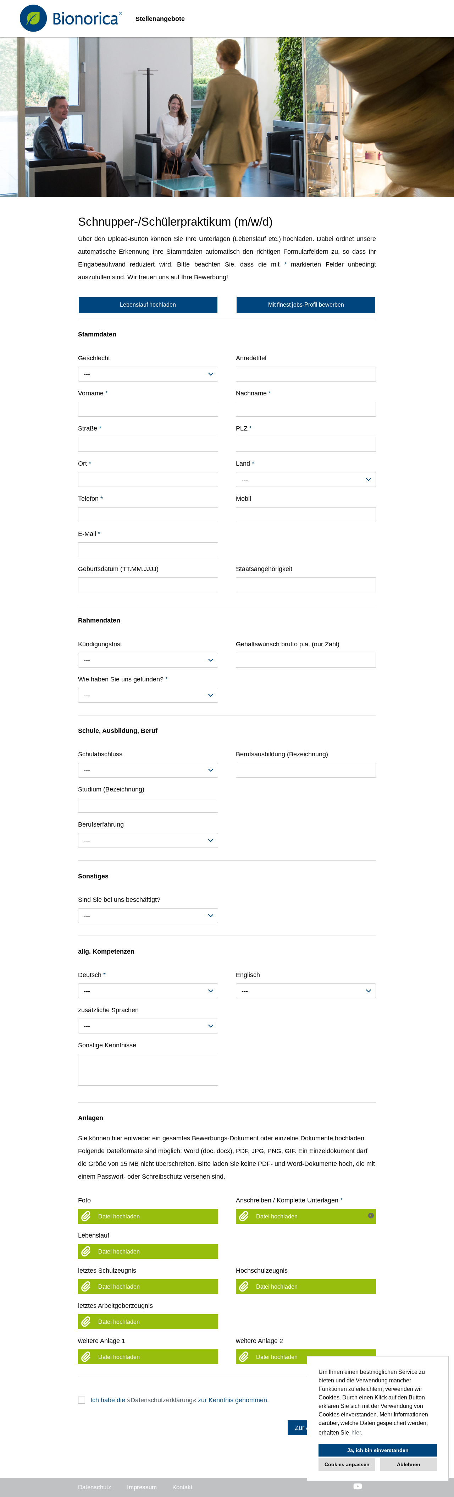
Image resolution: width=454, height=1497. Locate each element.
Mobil (243, 498)
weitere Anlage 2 (259, 1340)
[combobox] (148, 374)
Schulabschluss (100, 754)
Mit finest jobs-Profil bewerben (306, 305)
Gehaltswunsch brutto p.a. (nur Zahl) (287, 644)
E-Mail (89, 533)
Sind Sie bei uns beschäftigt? (119, 899)
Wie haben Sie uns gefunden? (123, 679)
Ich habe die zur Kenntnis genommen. (179, 1400)
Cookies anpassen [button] (347, 1464)
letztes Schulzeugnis (107, 1270)
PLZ (244, 428)
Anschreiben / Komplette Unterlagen (289, 1200)
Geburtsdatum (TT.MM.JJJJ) (118, 568)
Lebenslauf (93, 1235)
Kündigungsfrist (100, 644)
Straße (89, 428)
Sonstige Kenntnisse (107, 1045)
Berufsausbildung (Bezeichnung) (282, 754)
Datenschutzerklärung (162, 1400)
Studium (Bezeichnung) (111, 789)
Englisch (248, 974)
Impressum (142, 1487)
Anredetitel (251, 358)
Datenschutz (94, 1487)
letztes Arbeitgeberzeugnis (115, 1305)
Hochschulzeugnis (262, 1270)
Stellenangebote (160, 18)
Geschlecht (94, 358)
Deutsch (92, 974)
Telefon (90, 498)
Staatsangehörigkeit (264, 568)
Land (245, 463)
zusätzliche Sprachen (108, 1010)
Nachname (253, 393)
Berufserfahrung (101, 824)
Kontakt (182, 1487)
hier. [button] (356, 1433)
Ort (84, 463)
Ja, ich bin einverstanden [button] (378, 1450)
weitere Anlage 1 (101, 1340)
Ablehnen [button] (408, 1464)
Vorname (93, 393)
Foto (84, 1200)
